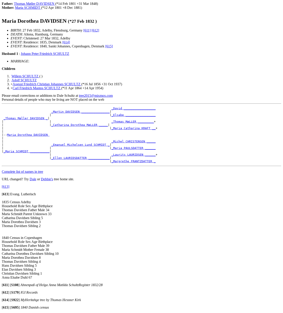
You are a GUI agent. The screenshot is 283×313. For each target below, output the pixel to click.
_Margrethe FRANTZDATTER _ (133, 161)
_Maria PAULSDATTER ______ (133, 148)
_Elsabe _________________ (133, 115)
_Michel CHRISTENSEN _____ (133, 141)
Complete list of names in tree (22, 171)
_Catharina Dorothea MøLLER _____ (79, 125)
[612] (95, 30)
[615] (109, 46)
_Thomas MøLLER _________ (132, 121)
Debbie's (47, 179)
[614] (66, 42)
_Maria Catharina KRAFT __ (133, 128)
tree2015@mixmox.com (96, 95)
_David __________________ (133, 108)
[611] (87, 30)
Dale (33, 179)
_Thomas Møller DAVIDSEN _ (26, 118)
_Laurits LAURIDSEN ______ (133, 154)
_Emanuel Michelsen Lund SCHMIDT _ (80, 144)
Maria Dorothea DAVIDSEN (28, 134)
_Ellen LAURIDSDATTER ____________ (80, 158)
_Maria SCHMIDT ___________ (27, 151)
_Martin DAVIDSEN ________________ (80, 111)
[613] (5, 186)
